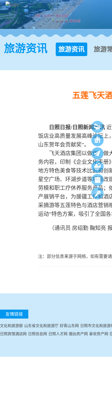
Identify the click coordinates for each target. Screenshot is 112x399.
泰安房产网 (98, 333)
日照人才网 (57, 333)
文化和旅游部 (11, 325)
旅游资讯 (71, 49)
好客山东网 (69, 325)
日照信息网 (37, 333)
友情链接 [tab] (14, 314)
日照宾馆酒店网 (13, 333)
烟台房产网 (78, 333)
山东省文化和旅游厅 (41, 325)
